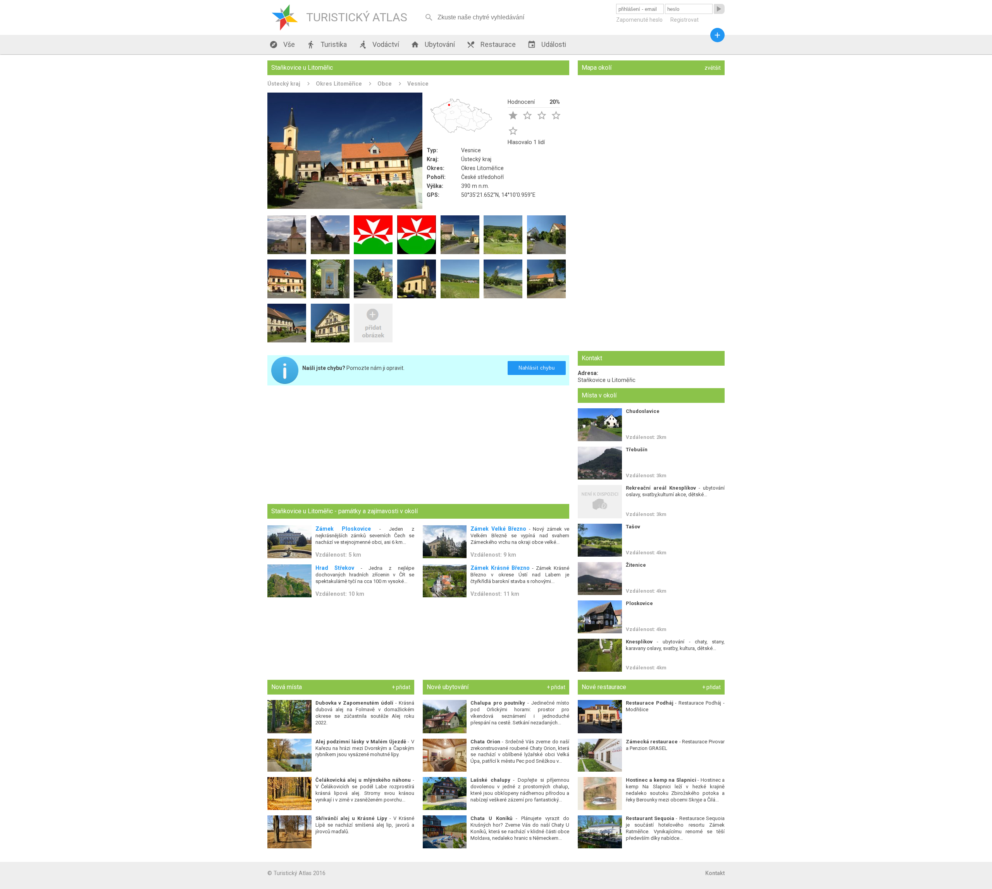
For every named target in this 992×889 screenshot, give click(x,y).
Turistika (327, 44)
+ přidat (401, 687)
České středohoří (482, 177)
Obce (384, 84)
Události (546, 44)
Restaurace (491, 44)
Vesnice (418, 84)
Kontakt (715, 873)
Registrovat (684, 20)
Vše (282, 44)
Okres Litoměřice (339, 84)
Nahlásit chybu (536, 368)
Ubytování (433, 44)
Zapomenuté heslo (639, 20)
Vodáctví (378, 44)
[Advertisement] (418, 445)
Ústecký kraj (283, 84)
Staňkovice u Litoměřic (607, 380)
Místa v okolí (599, 395)
